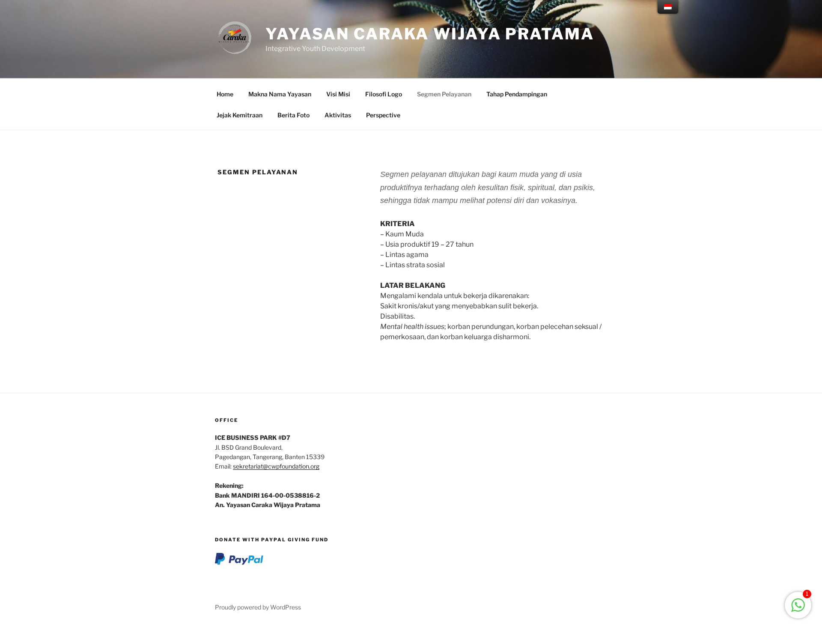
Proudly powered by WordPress (258, 607)
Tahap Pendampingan (516, 94)
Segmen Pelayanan (444, 94)
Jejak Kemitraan (239, 115)
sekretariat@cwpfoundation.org (276, 466)
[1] (798, 610)
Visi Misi (338, 94)
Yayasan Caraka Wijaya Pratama (429, 33)
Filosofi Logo (383, 94)
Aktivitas (338, 115)
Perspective (383, 115)
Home (225, 94)
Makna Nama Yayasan (279, 94)
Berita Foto (293, 115)
